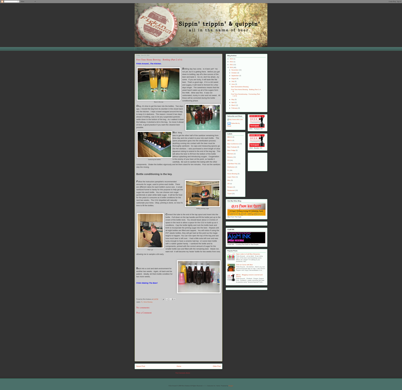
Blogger (231, 386)
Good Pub (175, 49)
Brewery (230, 157)
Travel (229, 193)
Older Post (217, 366)
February (234, 108)
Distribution (231, 167)
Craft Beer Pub (232, 163)
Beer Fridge (231, 150)
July (232, 81)
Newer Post (140, 366)
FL (142, 302)
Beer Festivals (232, 147)
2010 (231, 67)
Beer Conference (233, 144)
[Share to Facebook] (173, 299)
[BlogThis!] (169, 299)
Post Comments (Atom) (183, 373)
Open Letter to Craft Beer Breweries (248, 254)
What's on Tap (163, 49)
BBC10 (229, 137)
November (235, 70)
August (233, 78)
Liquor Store (231, 177)
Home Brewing (148, 302)
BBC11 (229, 140)
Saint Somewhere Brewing (240, 87)
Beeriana (230, 154)
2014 (231, 59)
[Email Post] (162, 299)
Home (138, 49)
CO (228, 160)
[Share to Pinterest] (175, 299)
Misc (228, 180)
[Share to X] (171, 299)
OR (228, 183)
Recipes (230, 187)
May (233, 99)
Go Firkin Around (150, 49)
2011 (231, 64)
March (233, 105)
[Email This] (167, 299)
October (234, 73)
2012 (231, 62)
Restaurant (231, 190)
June (233, 84)
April (233, 102)
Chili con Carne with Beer (244, 265)
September (235, 75)
